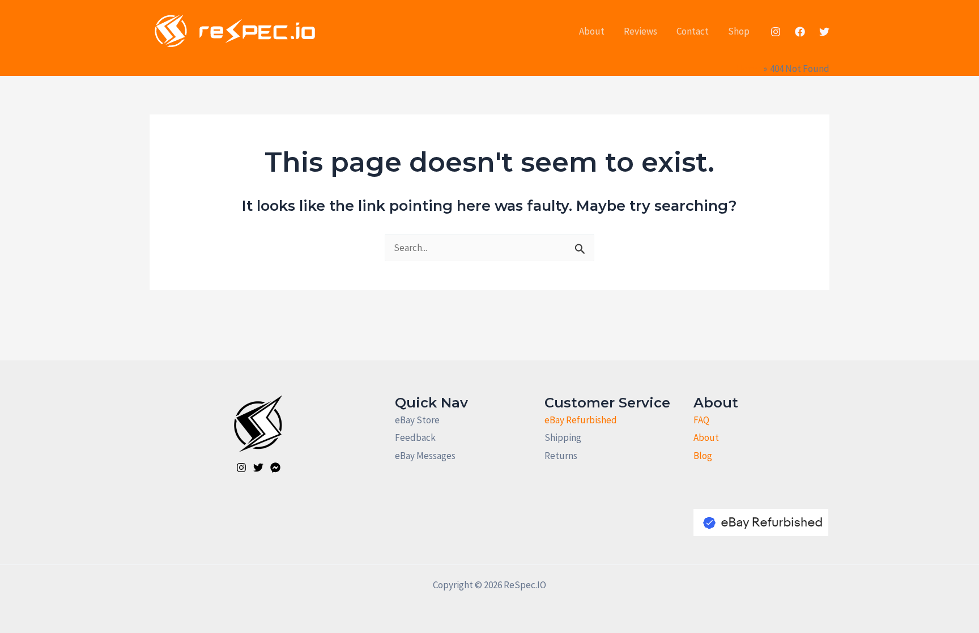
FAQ (701, 420)
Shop (739, 31)
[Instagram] (776, 32)
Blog (702, 455)
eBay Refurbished (580, 420)
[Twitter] (824, 32)
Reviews (640, 31)
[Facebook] (800, 32)
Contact (692, 31)
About (592, 31)
